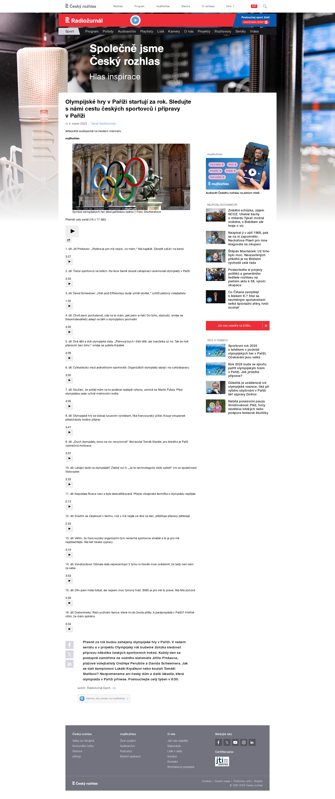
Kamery (174, 31)
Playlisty (146, 31)
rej (114, 688)
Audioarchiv (127, 31)
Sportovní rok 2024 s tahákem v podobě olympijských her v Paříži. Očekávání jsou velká (247, 351)
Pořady (108, 31)
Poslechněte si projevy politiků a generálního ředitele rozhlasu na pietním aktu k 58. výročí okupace (246, 277)
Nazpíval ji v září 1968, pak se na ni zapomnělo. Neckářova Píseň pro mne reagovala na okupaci (248, 238)
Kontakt (173, 761)
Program (139, 6)
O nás (188, 31)
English (258, 781)
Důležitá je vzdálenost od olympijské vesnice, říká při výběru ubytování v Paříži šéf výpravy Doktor (248, 388)
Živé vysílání (216, 177)
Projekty (204, 31)
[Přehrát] (72, 231)
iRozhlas (118, 6)
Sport (69, 31)
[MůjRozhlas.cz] (72, 138)
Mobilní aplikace (130, 756)
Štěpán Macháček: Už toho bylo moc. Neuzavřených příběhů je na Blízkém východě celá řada (249, 257)
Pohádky (214, 171)
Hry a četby (215, 164)
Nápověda (174, 746)
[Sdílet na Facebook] (69, 645)
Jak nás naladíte (178, 740)
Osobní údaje (222, 781)
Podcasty (126, 751)
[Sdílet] (68, 240)
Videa (254, 31)
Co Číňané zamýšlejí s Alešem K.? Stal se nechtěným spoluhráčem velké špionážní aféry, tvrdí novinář (248, 299)
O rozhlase (208, 6)
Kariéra (172, 756)
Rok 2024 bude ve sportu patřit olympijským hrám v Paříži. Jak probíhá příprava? (247, 370)
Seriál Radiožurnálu (103, 123)
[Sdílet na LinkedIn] (69, 664)
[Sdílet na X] (69, 654)
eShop (76, 756)
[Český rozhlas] (80, 6)
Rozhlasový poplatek (181, 767)
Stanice (185, 6)
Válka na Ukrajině (83, 740)
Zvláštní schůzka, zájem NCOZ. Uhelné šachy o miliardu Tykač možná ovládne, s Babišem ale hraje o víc (246, 217)
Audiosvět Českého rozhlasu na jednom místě (232, 192)
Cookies (206, 781)
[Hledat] (265, 6)
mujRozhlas (163, 6)
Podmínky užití (242, 781)
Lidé (160, 31)
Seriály (241, 31)
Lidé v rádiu (175, 751)
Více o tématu (217, 340)
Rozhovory (223, 31)
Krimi (231, 164)
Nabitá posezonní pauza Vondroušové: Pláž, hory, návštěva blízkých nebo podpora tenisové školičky (248, 407)
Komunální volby (83, 746)
